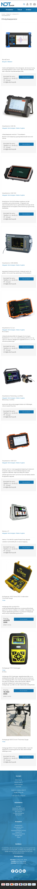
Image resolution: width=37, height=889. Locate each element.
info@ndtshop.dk (9, 82)
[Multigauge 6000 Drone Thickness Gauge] (18, 720)
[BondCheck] (18, 40)
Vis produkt (26, 77)
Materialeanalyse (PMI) (18, 834)
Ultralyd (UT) (18, 832)
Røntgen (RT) (18, 835)
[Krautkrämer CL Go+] (18, 308)
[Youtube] (20, 871)
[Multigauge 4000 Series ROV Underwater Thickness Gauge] (18, 577)
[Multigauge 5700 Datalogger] (18, 648)
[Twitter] (16, 871)
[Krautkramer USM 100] (18, 173)
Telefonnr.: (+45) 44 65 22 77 (18, 790)
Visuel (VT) (18, 828)
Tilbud (18, 837)
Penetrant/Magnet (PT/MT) (18, 830)
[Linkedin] (24, 871)
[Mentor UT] (18, 511)
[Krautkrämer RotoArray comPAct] (18, 376)
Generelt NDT (18, 825)
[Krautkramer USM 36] (18, 106)
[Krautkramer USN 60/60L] (18, 243)
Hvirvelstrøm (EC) (18, 827)
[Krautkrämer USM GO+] (18, 441)
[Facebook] (12, 871)
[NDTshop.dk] (7, 4)
